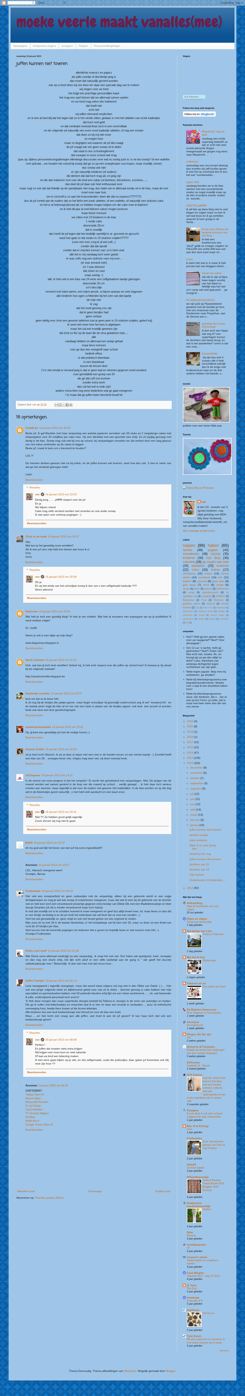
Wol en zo (207, 607)
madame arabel (205, 611)
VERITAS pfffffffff (196, 205)
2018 (190, 736)
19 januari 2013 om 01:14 (61, 980)
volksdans (192, 161)
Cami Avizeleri (33, 1109)
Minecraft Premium (36, 1101)
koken (215, 570)
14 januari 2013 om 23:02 (67, 726)
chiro (195, 570)
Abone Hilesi (33, 1098)
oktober (195, 778)
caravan (202, 581)
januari (194, 825)
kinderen (189, 558)
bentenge (193, 1297)
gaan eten (218, 581)
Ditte (190, 1232)
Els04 (29, 842)
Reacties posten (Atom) (49, 1197)
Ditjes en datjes (197, 918)
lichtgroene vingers (44, 45)
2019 (190, 731)
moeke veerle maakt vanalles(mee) (119, 22)
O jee (189, 259)
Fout (189, 1129)
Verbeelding (194, 903)
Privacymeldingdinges (107, 45)
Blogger (170, 1370)
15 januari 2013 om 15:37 (49, 842)
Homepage (95, 1191)
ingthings (193, 1310)
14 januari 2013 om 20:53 (54, 611)
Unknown (31, 611)
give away (189, 584)
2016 (190, 747)
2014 (190, 757)
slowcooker (188, 619)
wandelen (198, 566)
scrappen (67, 45)
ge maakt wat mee (216, 562)
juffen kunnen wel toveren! (205, 829)
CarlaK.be (31, 427)
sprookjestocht (210, 592)
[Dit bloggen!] (60, 405)
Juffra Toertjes (34, 980)
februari (195, 819)
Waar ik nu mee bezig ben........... (202, 847)
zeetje (220, 584)
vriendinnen (191, 554)
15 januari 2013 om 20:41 (61, 811)
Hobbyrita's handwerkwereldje (199, 1205)
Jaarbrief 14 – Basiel (198, 1065)
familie (187, 550)
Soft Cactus (194, 1074)
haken (213, 545)
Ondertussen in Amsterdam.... (207, 880)
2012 (190, 887)
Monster (191, 1235)
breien (208, 573)
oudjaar (221, 611)
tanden (201, 619)
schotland (204, 577)
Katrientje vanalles (37, 693)
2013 (190, 762)
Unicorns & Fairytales (201, 1046)
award (186, 588)
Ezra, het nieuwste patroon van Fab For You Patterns (214, 1145)
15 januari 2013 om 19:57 (53, 864)
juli (192, 793)
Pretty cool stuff (36, 950)
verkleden (224, 619)
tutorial (212, 619)
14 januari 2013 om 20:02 (54, 427)
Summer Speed (195, 1167)
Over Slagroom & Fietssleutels (204, 1012)
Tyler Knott (194, 1336)
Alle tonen (224, 1350)
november (196, 772)
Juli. (189, 1037)
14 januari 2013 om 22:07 (66, 693)
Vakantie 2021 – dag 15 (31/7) (203, 1276)
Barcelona (188, 600)
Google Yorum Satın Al (39, 1124)
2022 (190, 721)
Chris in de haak (36, 536)
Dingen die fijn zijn (199, 1034)
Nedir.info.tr (32, 1120)
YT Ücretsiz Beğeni (37, 1113)
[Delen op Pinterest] (71, 405)
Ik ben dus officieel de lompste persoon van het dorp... (215, 232)
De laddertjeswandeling (200, 299)
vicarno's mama (197, 1257)
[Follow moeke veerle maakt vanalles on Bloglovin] (194, 99)
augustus (196, 788)
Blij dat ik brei (196, 957)
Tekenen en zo (196, 983)
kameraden (188, 611)
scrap (191, 592)
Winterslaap (209, 960)
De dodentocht (195, 1025)
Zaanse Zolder (34, 749)
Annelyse (193, 1022)
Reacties (34, 487)
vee (37, 494)
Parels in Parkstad (213, 934)
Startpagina (20, 45)
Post (204, 600)
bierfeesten (222, 588)
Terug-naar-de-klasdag (199, 921)
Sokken (207, 1209)
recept (201, 615)
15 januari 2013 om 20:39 (61, 576)
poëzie (208, 588)
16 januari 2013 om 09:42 (57, 890)
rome (206, 584)
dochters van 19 (199, 869)
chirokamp (189, 573)
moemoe (222, 566)
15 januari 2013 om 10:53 (61, 749)
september (197, 783)
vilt (187, 622)
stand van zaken (212, 273)
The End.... (193, 1288)
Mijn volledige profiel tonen (199, 530)
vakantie (189, 562)
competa (206, 596)
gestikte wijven (191, 603)
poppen (213, 550)
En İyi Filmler (33, 1105)
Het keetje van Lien (199, 931)
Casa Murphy (195, 1272)
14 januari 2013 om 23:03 (61, 494)
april (193, 809)
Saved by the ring (200, 853)
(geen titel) (192, 182)
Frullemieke (33, 890)
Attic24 (191, 1164)
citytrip (215, 554)
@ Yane (192, 1285)
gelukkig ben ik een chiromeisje (213, 325)
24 (188, 1247)
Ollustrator (130, 1370)
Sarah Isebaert (34, 659)
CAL (197, 607)
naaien (189, 545)
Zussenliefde (209, 353)
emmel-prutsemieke (38, 726)
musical (210, 603)
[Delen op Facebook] (67, 405)
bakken (187, 581)
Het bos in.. (209, 1313)
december (196, 767)
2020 (190, 726)
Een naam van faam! (214, 986)
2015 (190, 752)
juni (192, 799)
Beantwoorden (34, 479)
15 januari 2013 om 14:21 (57, 775)
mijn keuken (196, 874)
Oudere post (162, 1191)
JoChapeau (32, 775)
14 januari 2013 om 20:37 (63, 536)
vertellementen (196, 1244)
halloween (220, 607)
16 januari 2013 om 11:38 (63, 950)
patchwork (188, 615)
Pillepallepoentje (198, 1177)
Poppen (83, 45)
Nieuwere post (26, 1191)
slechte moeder (198, 835)
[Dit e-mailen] (56, 405)
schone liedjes (217, 615)
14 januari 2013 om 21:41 (61, 659)
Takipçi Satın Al (34, 1094)
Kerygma (192, 1110)
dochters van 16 (199, 864)
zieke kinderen (198, 840)
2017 (190, 742)
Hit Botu (30, 1117)
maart (194, 814)
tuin (220, 577)
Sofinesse (193, 1062)
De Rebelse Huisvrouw (201, 1009)
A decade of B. (195, 1300)
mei (192, 804)
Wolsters (219, 600)
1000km (220, 596)
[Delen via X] (63, 405)
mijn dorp (213, 558)
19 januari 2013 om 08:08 (61, 1039)
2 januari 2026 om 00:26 (53, 1085)
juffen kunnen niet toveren (205, 859)
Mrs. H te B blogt (198, 1126)
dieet (196, 588)
